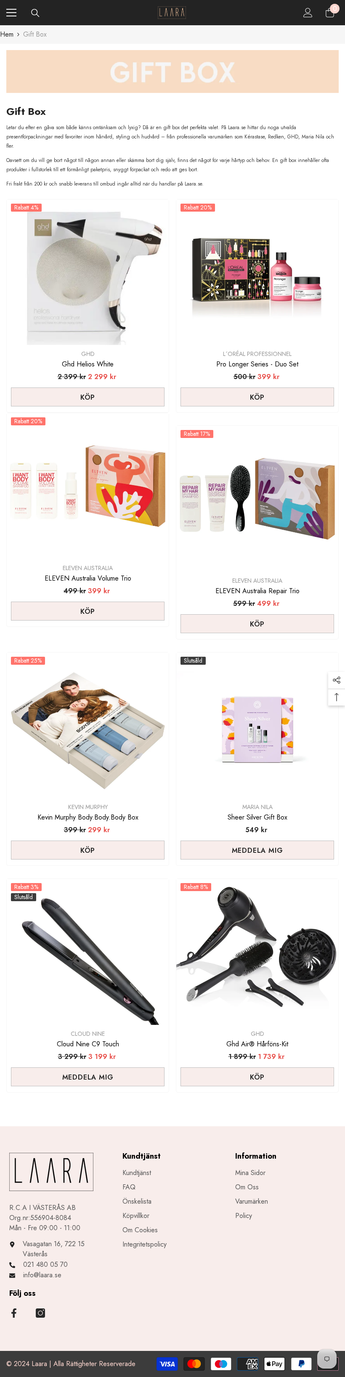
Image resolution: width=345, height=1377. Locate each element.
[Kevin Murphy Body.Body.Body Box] (88, 726)
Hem (6, 34)
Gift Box (35, 34)
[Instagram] (40, 1313)
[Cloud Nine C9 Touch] (88, 952)
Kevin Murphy (88, 807)
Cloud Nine (88, 1033)
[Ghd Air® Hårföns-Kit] (257, 952)
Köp (87, 397)
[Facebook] (14, 1313)
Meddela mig (257, 850)
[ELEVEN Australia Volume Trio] (88, 486)
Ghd (88, 354)
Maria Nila (257, 807)
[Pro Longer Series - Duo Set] (257, 272)
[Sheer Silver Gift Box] (257, 726)
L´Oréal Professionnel (257, 354)
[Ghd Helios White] (88, 272)
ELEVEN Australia (88, 568)
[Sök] (35, 13)
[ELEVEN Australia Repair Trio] (257, 499)
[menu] (11, 13)
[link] (172, 71)
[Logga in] (308, 12)
